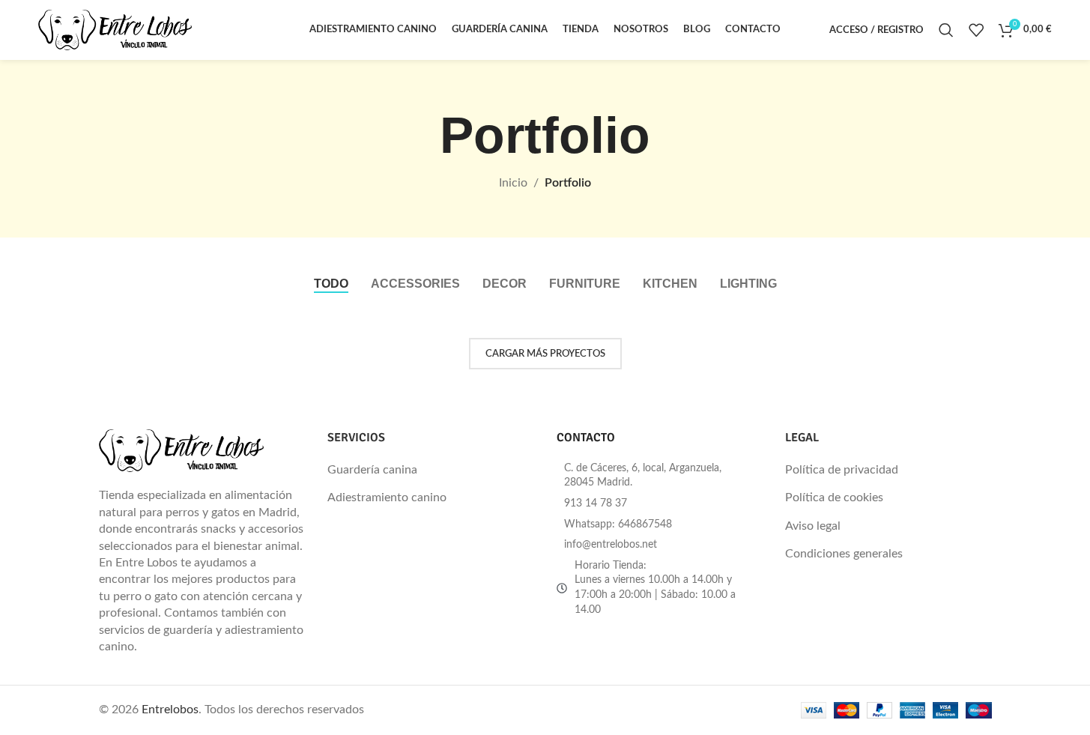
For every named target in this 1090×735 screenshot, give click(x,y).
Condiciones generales (844, 554)
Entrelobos (170, 710)
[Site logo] (115, 29)
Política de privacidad (841, 470)
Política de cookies (834, 497)
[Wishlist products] (976, 30)
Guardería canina (372, 470)
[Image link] (181, 450)
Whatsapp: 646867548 (618, 524)
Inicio (513, 183)
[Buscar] (946, 30)
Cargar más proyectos (545, 354)
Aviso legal (813, 526)
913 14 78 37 (595, 503)
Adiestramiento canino (386, 497)
